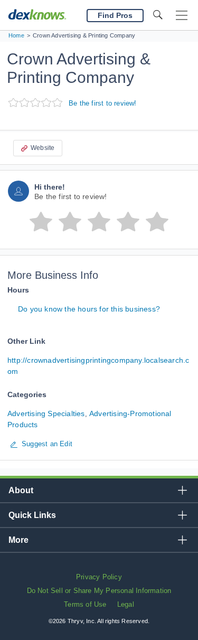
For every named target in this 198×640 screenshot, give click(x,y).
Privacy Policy (99, 577)
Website (42, 148)
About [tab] (20, 490)
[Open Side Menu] (181, 16)
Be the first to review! (103, 103)
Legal (125, 604)
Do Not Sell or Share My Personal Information (99, 591)
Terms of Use (85, 604)
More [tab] (18, 539)
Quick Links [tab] (32, 515)
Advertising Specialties (46, 413)
